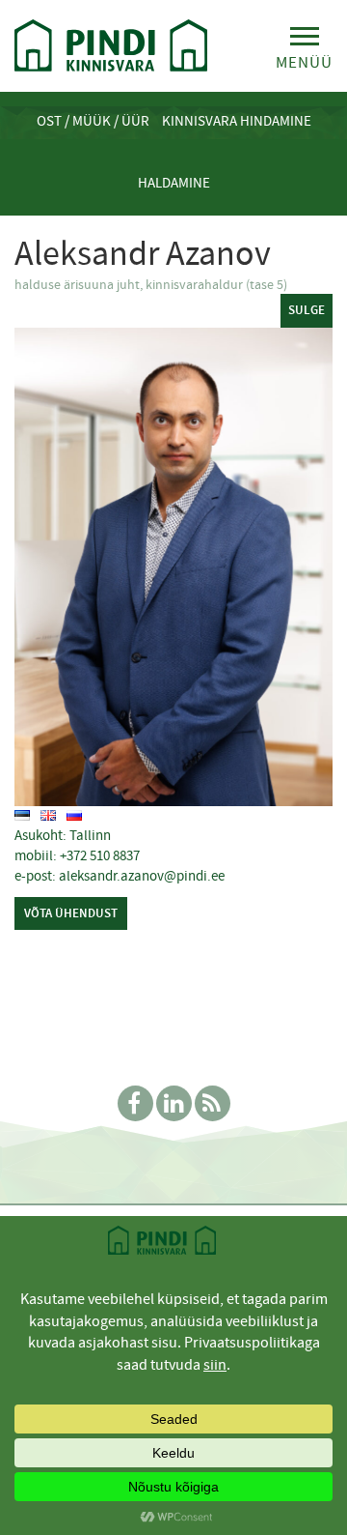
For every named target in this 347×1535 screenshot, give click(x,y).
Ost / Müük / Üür (93, 120)
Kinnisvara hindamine (236, 120)
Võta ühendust (71, 913)
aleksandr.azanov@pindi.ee (142, 875)
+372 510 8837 (100, 855)
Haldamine (174, 182)
